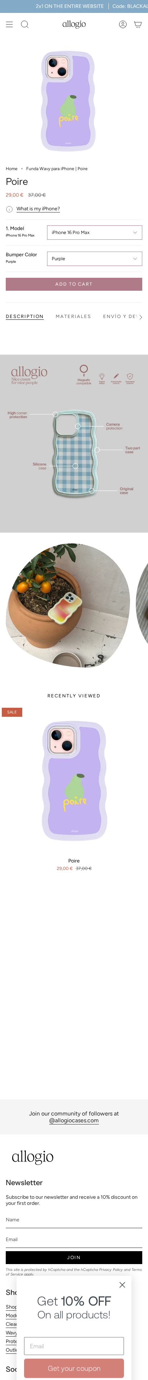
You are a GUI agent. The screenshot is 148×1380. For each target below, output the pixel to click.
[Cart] (137, 24)
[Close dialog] (122, 1177)
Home (12, 168)
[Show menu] (9, 24)
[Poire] (74, 780)
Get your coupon (74, 1261)
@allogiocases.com (74, 1120)
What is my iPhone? (38, 209)
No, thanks (74, 1321)
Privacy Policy (88, 1295)
